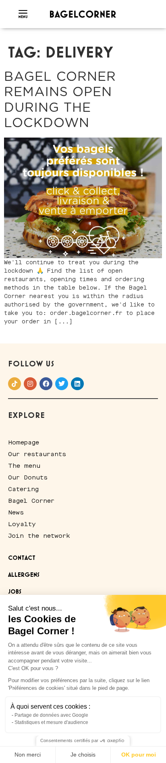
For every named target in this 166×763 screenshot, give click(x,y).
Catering (23, 489)
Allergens (23, 575)
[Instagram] (30, 383)
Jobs (14, 592)
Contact (21, 558)
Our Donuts (28, 477)
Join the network (39, 536)
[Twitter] (61, 383)
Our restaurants (37, 454)
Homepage (23, 442)
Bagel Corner (31, 501)
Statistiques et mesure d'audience (51, 722)
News (16, 512)
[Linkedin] (77, 383)
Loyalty (22, 524)
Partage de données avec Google (51, 715)
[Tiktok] (14, 383)
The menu (24, 466)
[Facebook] (45, 383)
